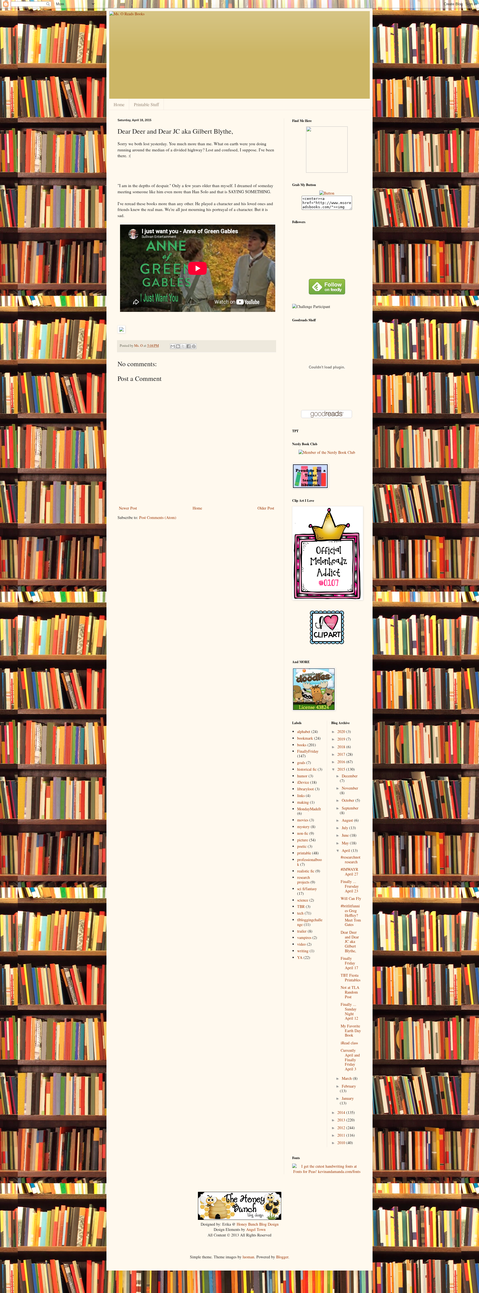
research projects (303, 880)
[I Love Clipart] (327, 643)
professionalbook (309, 862)
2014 (341, 1112)
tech (300, 913)
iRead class (349, 1042)
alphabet (303, 731)
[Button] (326, 193)
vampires (304, 937)
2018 (341, 746)
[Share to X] (183, 346)
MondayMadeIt (309, 808)
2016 (341, 761)
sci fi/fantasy (307, 888)
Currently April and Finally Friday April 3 (350, 1059)
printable (304, 853)
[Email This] (172, 346)
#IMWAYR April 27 (349, 872)
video (301, 944)
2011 (341, 1135)
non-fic (302, 833)
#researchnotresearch (350, 859)
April (346, 850)
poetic (302, 846)
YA (299, 957)
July (345, 827)
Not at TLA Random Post (350, 992)
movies (302, 820)
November (350, 788)
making (303, 802)
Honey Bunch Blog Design (258, 1224)
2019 (341, 739)
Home (119, 104)
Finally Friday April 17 (349, 963)
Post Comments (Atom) (157, 517)
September (350, 808)
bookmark (305, 738)
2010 (341, 1142)
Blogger (282, 1256)
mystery (303, 826)
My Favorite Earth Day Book (351, 1030)
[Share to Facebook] (188, 346)
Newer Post (128, 508)
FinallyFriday (308, 751)
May (346, 843)
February (349, 1086)
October (348, 800)
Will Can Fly (351, 898)
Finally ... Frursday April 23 (350, 886)
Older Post (266, 508)
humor (302, 775)
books (301, 744)
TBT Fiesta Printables (350, 978)
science (302, 900)
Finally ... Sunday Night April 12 (349, 1011)
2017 (341, 754)
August (348, 820)
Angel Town (256, 1229)
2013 (341, 1120)
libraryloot (305, 788)
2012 (341, 1127)
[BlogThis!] (178, 346)
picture (302, 840)
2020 (341, 731)
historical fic (307, 769)
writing (303, 950)
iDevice (303, 782)
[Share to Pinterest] (194, 346)
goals (301, 762)
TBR (301, 906)
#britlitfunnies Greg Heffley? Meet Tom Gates (351, 915)
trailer (302, 931)
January (348, 1098)
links (301, 795)
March (347, 1078)
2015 (341, 769)
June (346, 835)
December (350, 775)
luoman (248, 1256)
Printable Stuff (146, 104)
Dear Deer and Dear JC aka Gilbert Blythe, (350, 941)
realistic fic (305, 871)
